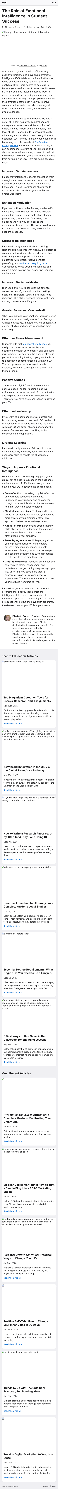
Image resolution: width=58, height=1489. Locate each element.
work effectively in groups (33, 263)
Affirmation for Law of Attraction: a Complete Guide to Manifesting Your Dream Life (27, 1118)
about (53, 2)
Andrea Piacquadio (27, 65)
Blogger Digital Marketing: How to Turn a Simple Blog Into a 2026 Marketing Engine (29, 1188)
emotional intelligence (35, 344)
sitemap (46, 1486)
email (54, 1486)
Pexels (44, 65)
